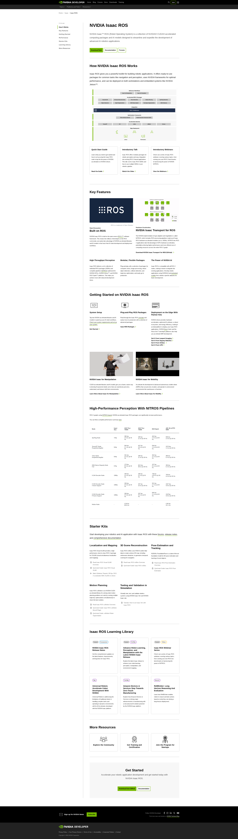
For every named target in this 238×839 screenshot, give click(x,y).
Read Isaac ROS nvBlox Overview (134, 562)
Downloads (113, 2)
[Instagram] (167, 813)
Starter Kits (63, 41)
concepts (141, 317)
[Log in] (178, 2)
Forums (100, 2)
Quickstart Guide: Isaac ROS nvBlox (135, 565)
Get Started (94, 329)
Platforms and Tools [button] (73, 7)
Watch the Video (128, 171)
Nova (165, 329)
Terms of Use (88, 832)
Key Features (63, 31)
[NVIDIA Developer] (72, 2)
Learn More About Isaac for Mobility (148, 394)
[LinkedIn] (171, 813)
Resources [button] (86, 7)
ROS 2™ (121, 236)
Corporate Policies (108, 832)
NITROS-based (107, 415)
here (120, 420)
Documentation (110, 50)
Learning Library (65, 45)
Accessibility (97, 832)
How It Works (63, 27)
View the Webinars (160, 171)
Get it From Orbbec (158, 343)
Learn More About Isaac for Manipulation (104, 394)
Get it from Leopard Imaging (161, 338)
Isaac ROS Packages (127, 327)
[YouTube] (178, 813)
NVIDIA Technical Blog (173, 816)
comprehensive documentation (107, 538)
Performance (63, 38)
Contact (118, 832)
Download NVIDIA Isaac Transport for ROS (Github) (154, 252)
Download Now (96, 50)
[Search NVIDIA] (169, 2)
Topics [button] (62, 7)
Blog (94, 2)
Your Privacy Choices (75, 832)
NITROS (104, 271)
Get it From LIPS (157, 345)
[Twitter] (174, 813)
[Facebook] (164, 813)
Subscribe (91, 814)
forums (161, 534)
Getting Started (64, 34)
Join (173, 2)
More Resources (64, 48)
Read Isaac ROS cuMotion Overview (104, 604)
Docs (106, 2)
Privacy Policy (63, 832)
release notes (171, 534)
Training (121, 2)
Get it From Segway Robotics (161, 340)
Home (89, 2)
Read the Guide (96, 171)
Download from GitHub (127, 788)
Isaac (66, 13)
